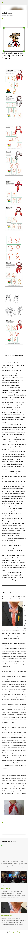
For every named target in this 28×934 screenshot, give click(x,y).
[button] (3, 19)
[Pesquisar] (26, 2)
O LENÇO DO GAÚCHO (7, 915)
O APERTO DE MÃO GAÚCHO (8, 858)
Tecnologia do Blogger (15, 932)
